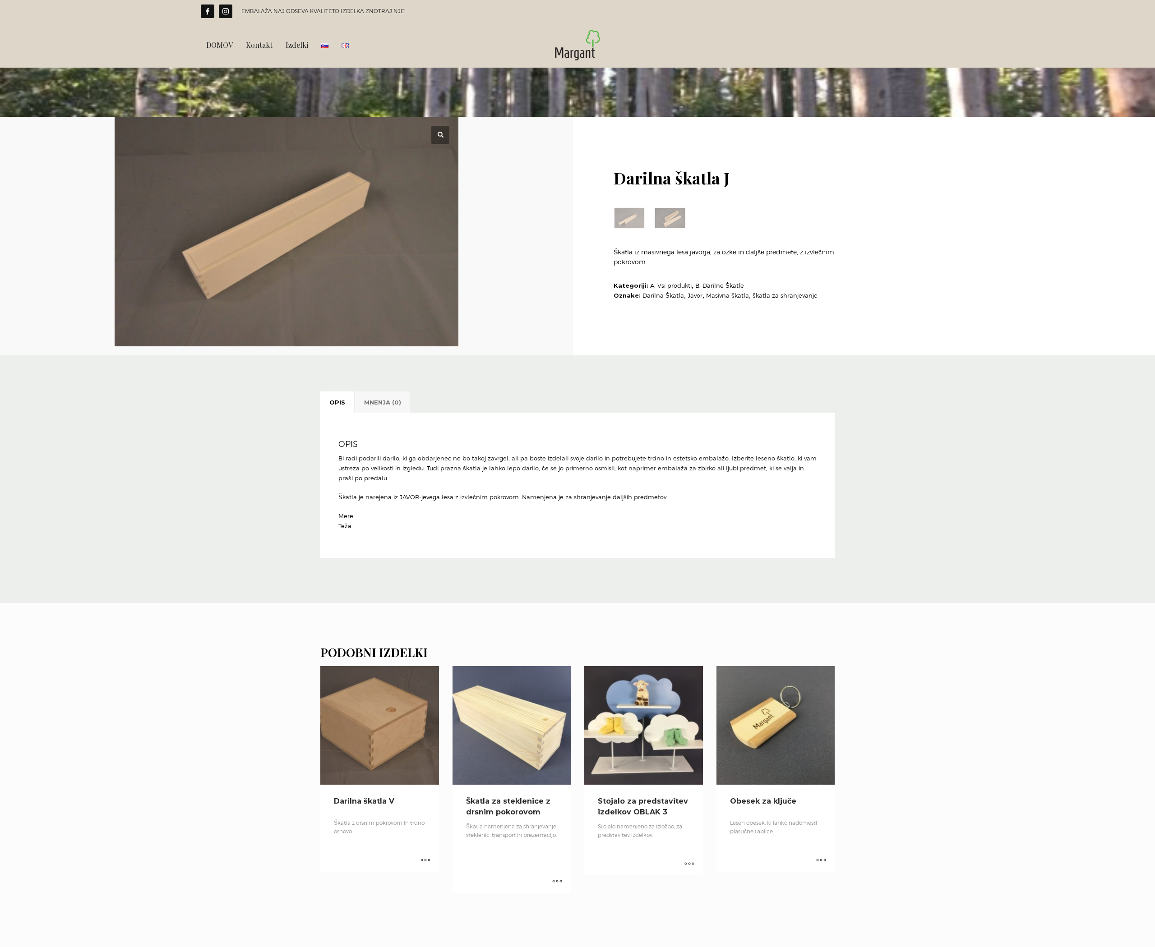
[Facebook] (207, 11)
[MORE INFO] (425, 860)
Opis (337, 402)
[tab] (337, 402)
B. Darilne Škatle (719, 285)
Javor (695, 295)
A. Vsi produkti (671, 285)
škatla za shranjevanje (785, 295)
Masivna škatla (727, 295)
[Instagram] (225, 11)
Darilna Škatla (663, 295)
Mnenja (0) (382, 402)
